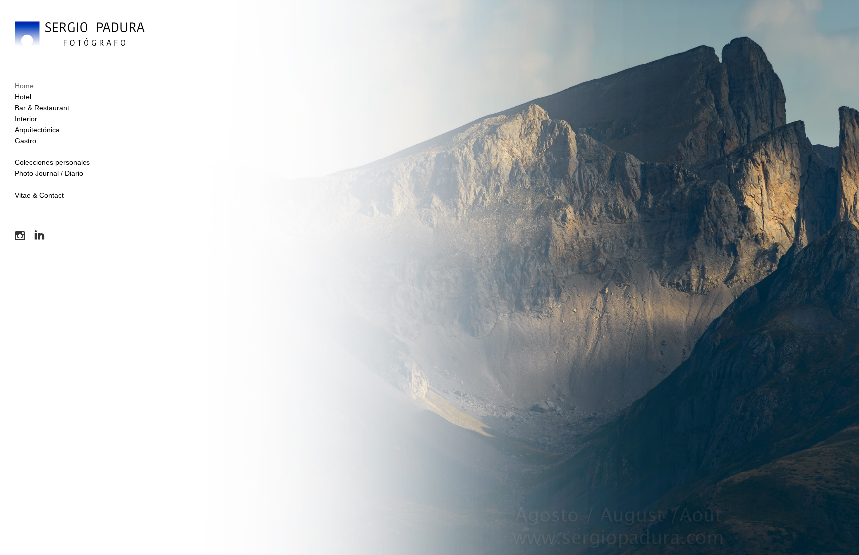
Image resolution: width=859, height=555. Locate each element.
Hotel (23, 97)
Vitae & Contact (39, 195)
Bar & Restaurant (42, 108)
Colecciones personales (52, 162)
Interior (26, 119)
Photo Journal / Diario (49, 173)
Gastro (25, 141)
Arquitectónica (37, 130)
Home (24, 86)
